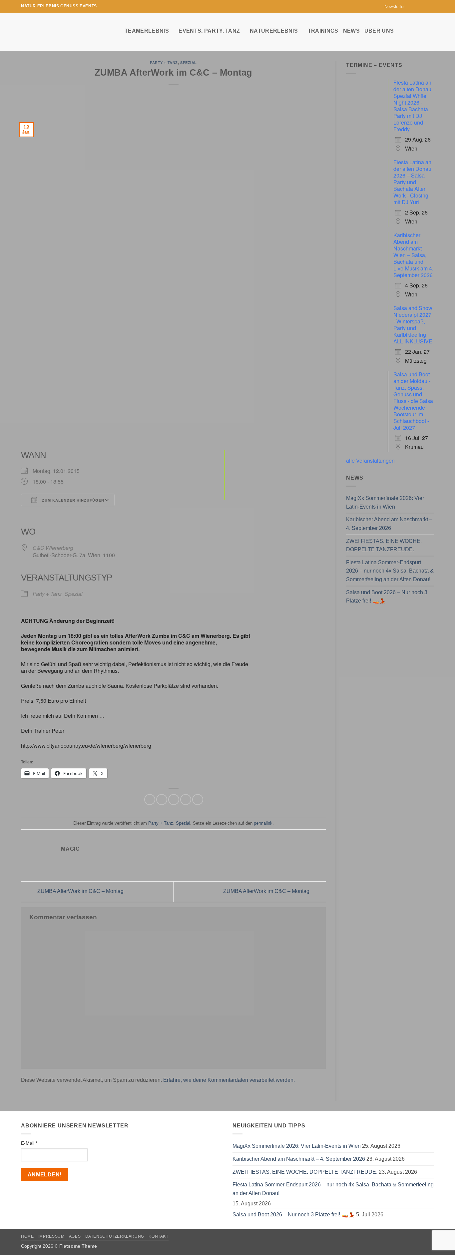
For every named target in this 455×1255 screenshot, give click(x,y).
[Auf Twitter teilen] (161, 799)
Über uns (379, 31)
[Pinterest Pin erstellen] (185, 799)
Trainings (323, 31)
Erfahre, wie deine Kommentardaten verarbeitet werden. (229, 1080)
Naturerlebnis (274, 31)
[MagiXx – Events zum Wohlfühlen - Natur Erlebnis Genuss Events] (68, 32)
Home (27, 1236)
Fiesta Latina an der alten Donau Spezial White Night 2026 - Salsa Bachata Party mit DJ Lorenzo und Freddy (412, 106)
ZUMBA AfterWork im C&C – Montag (80, 891)
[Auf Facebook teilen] (149, 799)
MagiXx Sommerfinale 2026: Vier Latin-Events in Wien (385, 502)
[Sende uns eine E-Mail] (424, 6)
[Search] (431, 30)
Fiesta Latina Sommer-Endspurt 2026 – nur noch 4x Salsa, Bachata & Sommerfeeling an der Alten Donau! (390, 571)
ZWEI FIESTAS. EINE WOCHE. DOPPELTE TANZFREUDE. (384, 545)
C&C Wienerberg (53, 548)
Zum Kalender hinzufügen (72, 500)
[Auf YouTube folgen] (431, 6)
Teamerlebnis (147, 31)
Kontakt (158, 1236)
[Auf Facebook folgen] (412, 6)
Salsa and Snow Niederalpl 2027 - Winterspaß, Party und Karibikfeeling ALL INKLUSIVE (412, 324)
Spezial (188, 63)
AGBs (75, 1236)
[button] (391, 6)
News (351, 31)
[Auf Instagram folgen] (418, 6)
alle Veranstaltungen (370, 460)
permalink (263, 823)
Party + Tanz (164, 63)
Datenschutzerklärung (114, 1236)
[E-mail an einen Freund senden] (173, 799)
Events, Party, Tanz (209, 31)
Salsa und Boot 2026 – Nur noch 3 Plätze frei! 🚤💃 (386, 597)
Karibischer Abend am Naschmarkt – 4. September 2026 (389, 524)
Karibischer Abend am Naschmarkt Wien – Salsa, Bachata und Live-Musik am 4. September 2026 (413, 255)
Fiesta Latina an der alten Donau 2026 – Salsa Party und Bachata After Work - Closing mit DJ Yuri (412, 182)
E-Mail (29, 1143)
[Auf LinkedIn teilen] (197, 799)
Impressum (51, 1236)
